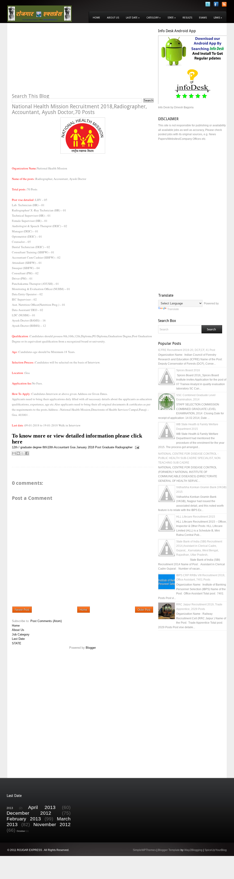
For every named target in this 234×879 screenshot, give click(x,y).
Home (96, 17)
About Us (113, 17)
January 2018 (85, 447)
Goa (72, 447)
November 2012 (52, 824)
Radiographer (124, 447)
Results (187, 17)
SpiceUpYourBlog (216, 850)
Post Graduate (104, 447)
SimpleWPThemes (144, 850)
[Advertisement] (50, 61)
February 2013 (24, 818)
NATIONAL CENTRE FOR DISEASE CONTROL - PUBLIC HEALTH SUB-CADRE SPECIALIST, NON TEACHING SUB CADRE (189, 458)
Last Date (133, 17)
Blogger (91, 647)
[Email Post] (136, 447)
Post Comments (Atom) (46, 621)
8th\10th (48, 447)
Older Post (144, 609)
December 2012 (29, 813)
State (172, 17)
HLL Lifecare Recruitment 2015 (195, 516)
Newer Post (22, 609)
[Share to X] (22, 453)
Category (153, 17)
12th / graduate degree (27, 447)
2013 (10, 807)
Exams (203, 17)
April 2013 (42, 807)
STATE (16, 643)
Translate (173, 309)
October (21, 831)
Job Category (20, 634)
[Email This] (14, 453)
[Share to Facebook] (27, 453)
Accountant (61, 447)
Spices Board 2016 (188, 370)
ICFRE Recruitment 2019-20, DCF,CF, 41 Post (186, 350)
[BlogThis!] (18, 453)
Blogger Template (169, 850)
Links (218, 17)
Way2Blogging (193, 850)
